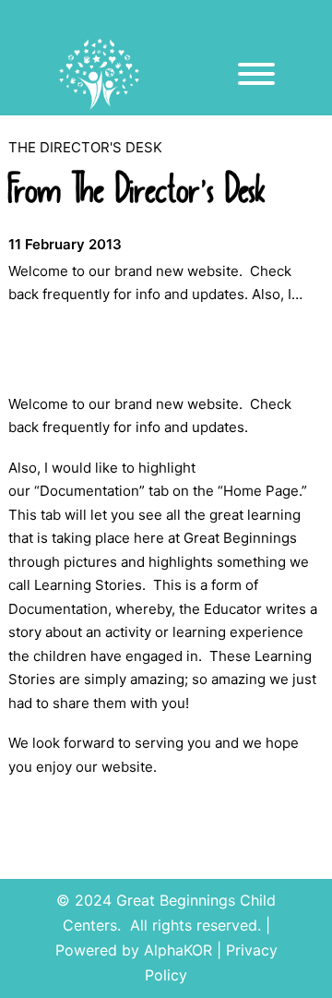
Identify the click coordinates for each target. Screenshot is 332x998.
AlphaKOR (178, 950)
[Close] (256, 74)
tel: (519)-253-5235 (164, 16)
